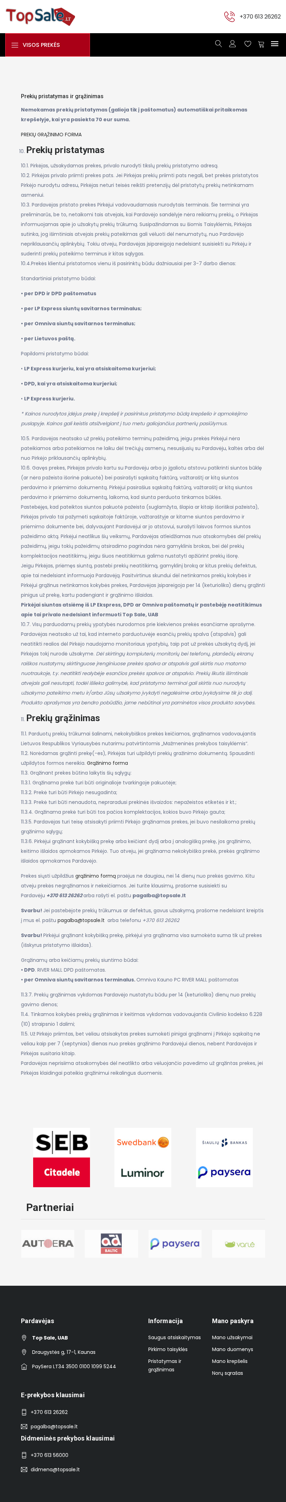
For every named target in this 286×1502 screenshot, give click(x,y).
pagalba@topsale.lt (81, 920)
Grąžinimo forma (107, 763)
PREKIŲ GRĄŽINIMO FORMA (51, 134)
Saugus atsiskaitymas (174, 1337)
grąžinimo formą (95, 875)
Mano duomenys (232, 1349)
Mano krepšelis (230, 1361)
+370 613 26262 (260, 17)
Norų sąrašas (227, 1373)
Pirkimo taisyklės (168, 1349)
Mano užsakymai (232, 1337)
